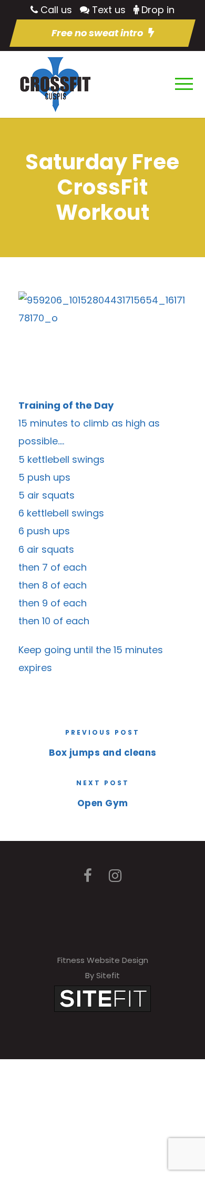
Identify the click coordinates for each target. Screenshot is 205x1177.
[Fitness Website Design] (102, 997)
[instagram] (115, 876)
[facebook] (88, 876)
